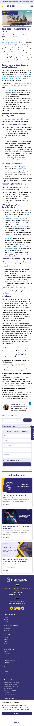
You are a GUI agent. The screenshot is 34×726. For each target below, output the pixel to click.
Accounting (15, 416)
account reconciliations (21, 289)
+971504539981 (18, 592)
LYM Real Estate (20, 340)
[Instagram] (15, 608)
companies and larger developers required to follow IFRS (17, 75)
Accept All (17, 713)
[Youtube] (22, 608)
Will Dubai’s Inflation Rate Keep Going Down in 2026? (16, 527)
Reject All (17, 722)
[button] (31, 6)
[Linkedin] (30, 403)
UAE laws (8, 238)
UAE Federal (9, 91)
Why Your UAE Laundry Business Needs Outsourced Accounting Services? (16, 560)
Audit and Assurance (11, 626)
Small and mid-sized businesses (12, 78)
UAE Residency (9, 649)
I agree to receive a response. (11, 460)
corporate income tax (16, 218)
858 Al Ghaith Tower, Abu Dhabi (17, 601)
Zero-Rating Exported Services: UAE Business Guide (15, 496)
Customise (17, 718)
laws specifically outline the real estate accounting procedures (16, 84)
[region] (17, 713)
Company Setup (7, 35)
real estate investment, (9, 42)
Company (7, 634)
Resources (7, 667)
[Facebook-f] (19, 608)
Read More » (6, 504)
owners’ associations (19, 226)
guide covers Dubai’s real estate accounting (17, 59)
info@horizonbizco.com (17, 594)
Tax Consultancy (10, 679)
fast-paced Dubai (8, 301)
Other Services (9, 698)
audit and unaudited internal (18, 281)
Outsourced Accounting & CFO (14, 658)
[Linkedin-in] (11, 608)
